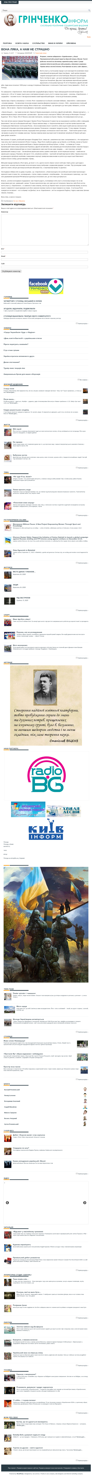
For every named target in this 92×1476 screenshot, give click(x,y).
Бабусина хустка (20, 455)
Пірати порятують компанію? (16, 344)
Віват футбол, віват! (21, 619)
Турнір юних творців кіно (14, 368)
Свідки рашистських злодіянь (16, 410)
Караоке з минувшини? (26, 1374)
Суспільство (38, 43)
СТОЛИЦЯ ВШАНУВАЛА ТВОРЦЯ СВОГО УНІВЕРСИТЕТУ (27, 316)
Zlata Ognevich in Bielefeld (24, 550)
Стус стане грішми (11, 350)
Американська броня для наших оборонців (22, 374)
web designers (59, 1474)
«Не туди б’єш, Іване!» (22, 477)
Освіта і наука (22, 43)
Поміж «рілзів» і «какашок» (24, 993)
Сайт (3, 263)
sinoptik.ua (14, 858)
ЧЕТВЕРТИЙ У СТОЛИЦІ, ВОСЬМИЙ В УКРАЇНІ (23, 301)
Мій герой (17, 429)
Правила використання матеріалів (50, 1468)
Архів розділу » (83, 323)
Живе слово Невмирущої (14, 1041)
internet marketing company (75, 1474)
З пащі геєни (9, 389)
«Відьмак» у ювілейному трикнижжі (28, 1232)
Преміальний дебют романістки (26, 1258)
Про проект (12, 1468)
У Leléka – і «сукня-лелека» (24, 1400)
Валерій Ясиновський (12, 1090)
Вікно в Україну (55, 43)
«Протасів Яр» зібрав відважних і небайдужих (23, 1054)
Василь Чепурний (10, 1118)
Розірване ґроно (20, 1305)
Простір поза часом (12, 1067)
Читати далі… (10, 392)
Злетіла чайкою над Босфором (30, 1327)
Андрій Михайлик (10, 1107)
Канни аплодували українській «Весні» (29, 1161)
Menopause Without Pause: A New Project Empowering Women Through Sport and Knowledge (46, 525)
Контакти (81, 1468)
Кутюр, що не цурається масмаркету (32, 1422)
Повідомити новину (70, 1468)
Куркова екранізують (22, 1245)
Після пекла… (9, 399)
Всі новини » (84, 380)
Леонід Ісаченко (9, 1095)
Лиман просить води (22, 490)
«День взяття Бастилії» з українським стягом (23, 338)
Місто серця (22, 1006)
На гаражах (17, 442)
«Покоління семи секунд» (23, 503)
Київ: (89, 37)
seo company (51, 1474)
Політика (7, 43)
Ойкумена (71, 43)
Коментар (4, 212)
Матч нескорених (20, 645)
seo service (36, 1474)
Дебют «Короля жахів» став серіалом (29, 1135)
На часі (15, 201)
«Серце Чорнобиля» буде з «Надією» (19, 332)
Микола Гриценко (10, 1113)
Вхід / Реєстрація (10, 2)
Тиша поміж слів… (21, 1279)
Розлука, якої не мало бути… (29, 1292)
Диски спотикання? (12, 362)
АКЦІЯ (15, 585)
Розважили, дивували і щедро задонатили (35, 1387)
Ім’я (3, 249)
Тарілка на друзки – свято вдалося (28, 1448)
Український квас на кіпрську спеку (28, 1353)
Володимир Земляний (12, 1101)
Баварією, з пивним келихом (25, 1340)
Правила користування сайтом (27, 1468)
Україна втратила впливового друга (19, 356)
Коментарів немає (41, 53)
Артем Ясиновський (11, 1124)
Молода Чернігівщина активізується (28, 1019)
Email (3, 256)
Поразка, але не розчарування (29, 632)
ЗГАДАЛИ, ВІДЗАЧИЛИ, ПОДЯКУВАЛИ (19, 309)
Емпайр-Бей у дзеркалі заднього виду (29, 1435)
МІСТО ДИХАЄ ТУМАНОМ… (24, 572)
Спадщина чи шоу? (21, 1148)
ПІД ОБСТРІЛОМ (23, 598)
